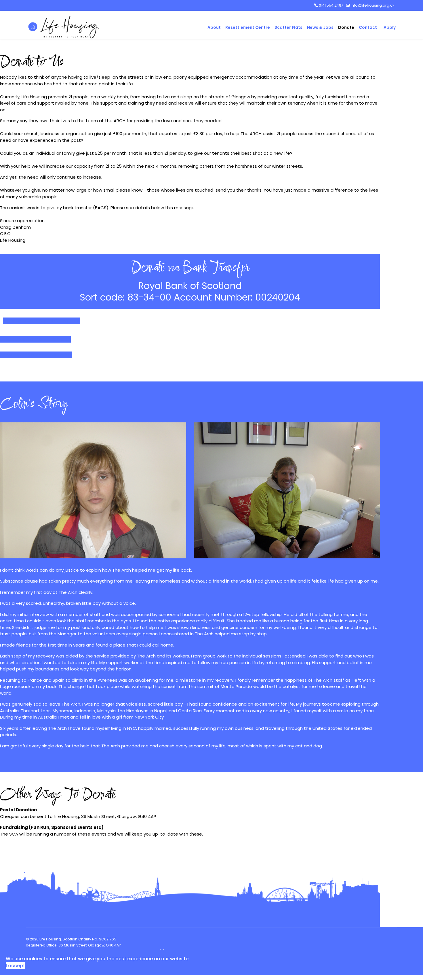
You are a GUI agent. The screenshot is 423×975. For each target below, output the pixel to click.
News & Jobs (320, 27)
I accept (15, 965)
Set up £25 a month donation (38, 355)
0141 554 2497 (331, 5)
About (214, 27)
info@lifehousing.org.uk (372, 5)
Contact (368, 27)
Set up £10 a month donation (38, 339)
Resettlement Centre (247, 27)
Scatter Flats (288, 27)
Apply (390, 27)
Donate (346, 27)
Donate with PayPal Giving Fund (44, 321)
